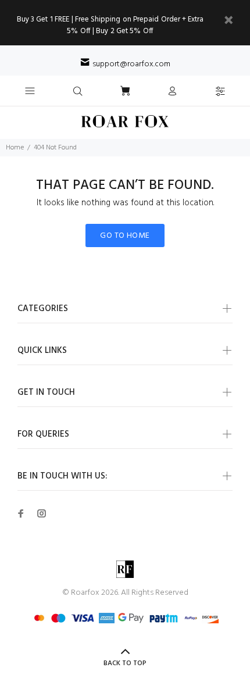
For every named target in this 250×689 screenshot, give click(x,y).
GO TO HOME (124, 235)
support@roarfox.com (131, 64)
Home (15, 147)
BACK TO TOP (125, 663)
